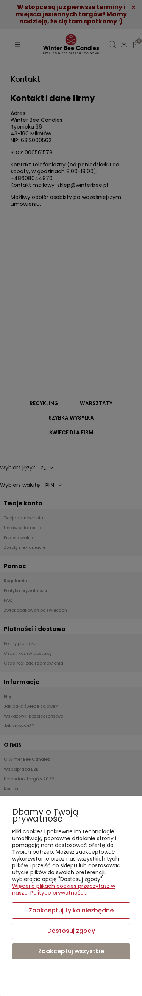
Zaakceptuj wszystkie (71, 951)
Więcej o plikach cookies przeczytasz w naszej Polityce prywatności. (63, 889)
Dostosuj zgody (71, 930)
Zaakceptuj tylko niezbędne (71, 910)
